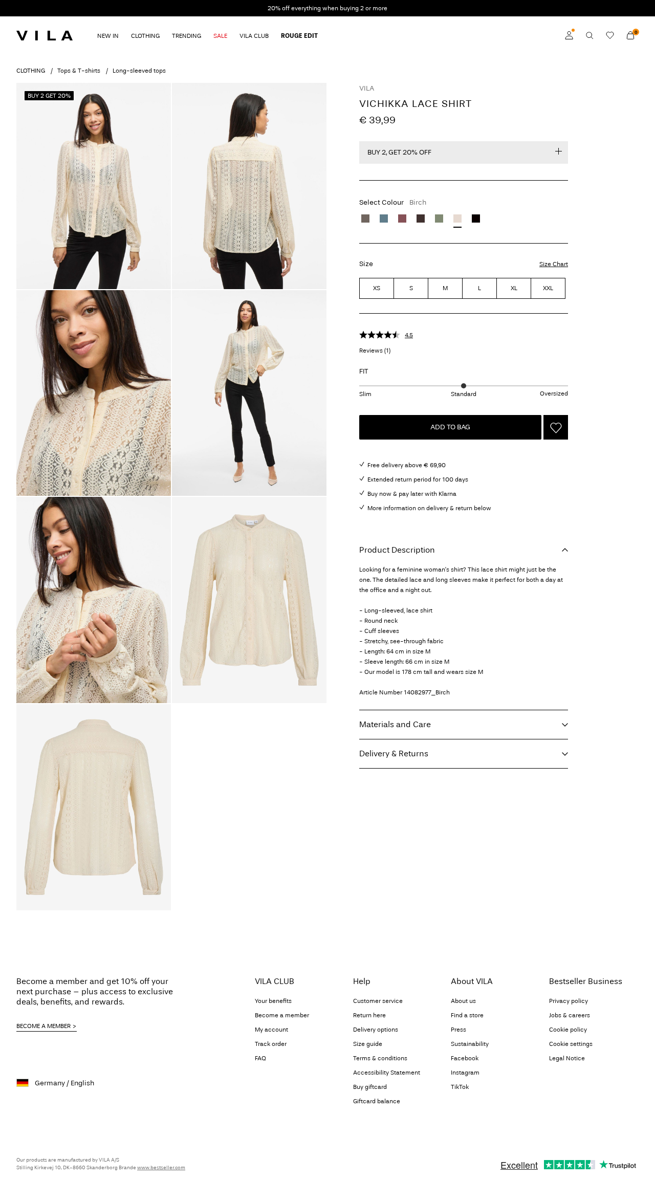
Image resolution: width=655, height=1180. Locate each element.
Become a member (282, 1015)
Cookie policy (568, 1029)
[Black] (476, 218)
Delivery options (375, 1029)
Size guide (367, 1043)
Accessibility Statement (386, 1072)
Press (458, 1029)
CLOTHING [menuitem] (145, 35)
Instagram (465, 1072)
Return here (369, 1015)
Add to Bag (450, 427)
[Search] (589, 35)
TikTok (460, 1086)
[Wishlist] (610, 35)
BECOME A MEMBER (43, 1026)
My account (271, 1029)
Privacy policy (568, 1000)
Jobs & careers (569, 1015)
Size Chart (553, 264)
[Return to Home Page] (44, 35)
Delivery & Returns (393, 753)
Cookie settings (571, 1043)
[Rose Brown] (402, 218)
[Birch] (457, 218)
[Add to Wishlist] (555, 427)
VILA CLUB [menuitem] (254, 35)
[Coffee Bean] (420, 218)
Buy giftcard (370, 1086)
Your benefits (273, 1000)
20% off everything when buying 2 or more (327, 8)
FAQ (260, 1058)
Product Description (397, 550)
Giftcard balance (376, 1101)
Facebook (464, 1058)
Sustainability (470, 1043)
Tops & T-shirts (78, 70)
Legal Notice (567, 1058)
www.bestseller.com (161, 1168)
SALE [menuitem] (220, 35)
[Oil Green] (439, 218)
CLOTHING (30, 70)
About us (463, 1000)
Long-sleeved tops (139, 70)
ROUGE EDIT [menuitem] (299, 35)
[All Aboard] (384, 218)
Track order (271, 1043)
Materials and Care (395, 724)
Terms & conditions (380, 1058)
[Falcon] (365, 218)
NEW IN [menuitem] (108, 35)
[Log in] (569, 35)
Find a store (467, 1015)
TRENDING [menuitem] (186, 35)
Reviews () (374, 350)
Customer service (378, 1000)
